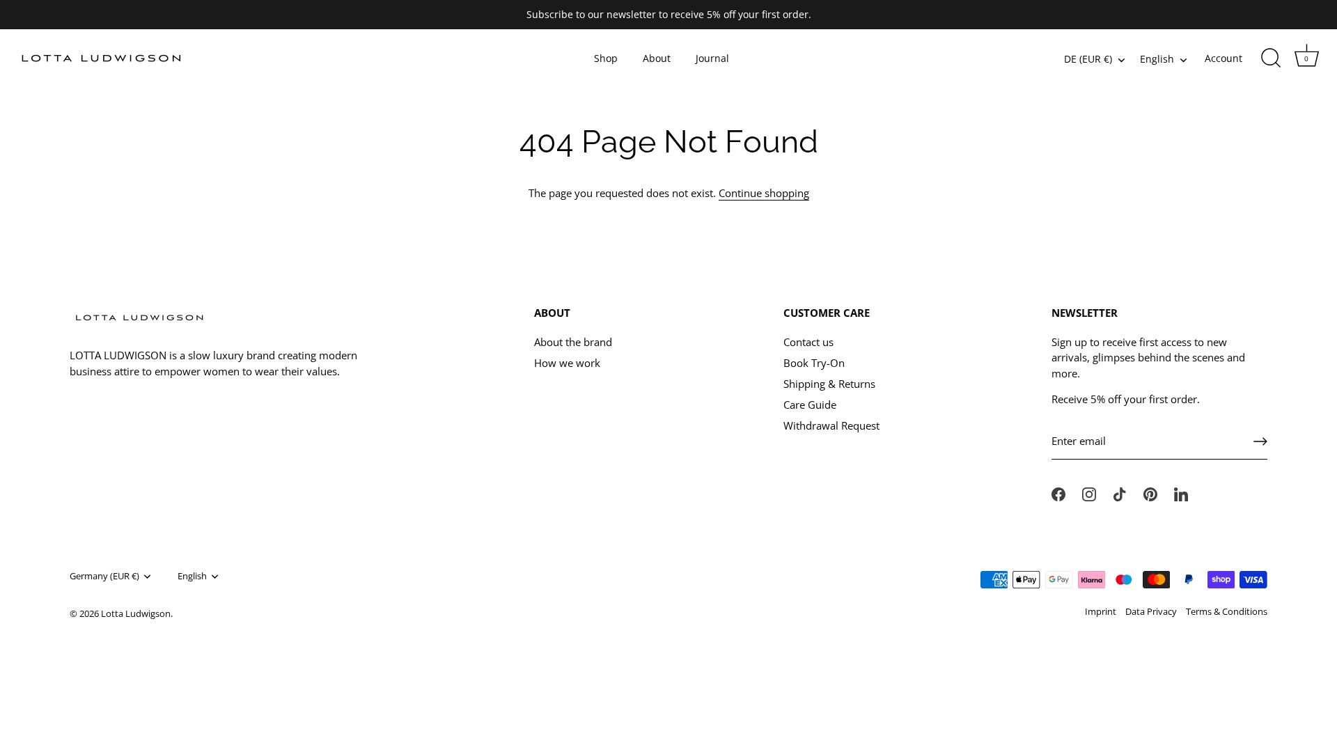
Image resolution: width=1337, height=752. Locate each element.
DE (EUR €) (1088, 59)
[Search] (1271, 58)
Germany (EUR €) (104, 576)
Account (1223, 58)
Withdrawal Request (831, 425)
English (1157, 59)
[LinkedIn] (1181, 493)
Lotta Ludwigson (136, 613)
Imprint (1100, 611)
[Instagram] (1089, 493)
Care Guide (809, 405)
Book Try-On (814, 363)
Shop (606, 58)
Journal (712, 58)
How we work (567, 363)
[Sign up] (1260, 441)
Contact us (808, 342)
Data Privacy (1151, 611)
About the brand (573, 342)
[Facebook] (1058, 493)
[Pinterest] (1150, 493)
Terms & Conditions (1226, 611)
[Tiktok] (1120, 493)
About (657, 58)
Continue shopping (764, 193)
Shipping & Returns (829, 384)
